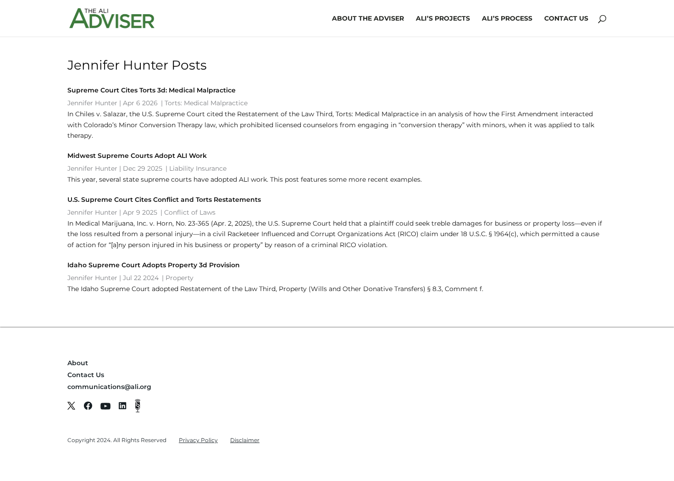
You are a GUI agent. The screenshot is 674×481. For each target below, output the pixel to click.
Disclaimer (245, 440)
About (77, 363)
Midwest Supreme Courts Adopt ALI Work (137, 155)
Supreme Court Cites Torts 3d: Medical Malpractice (151, 90)
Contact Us (566, 18)
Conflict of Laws (189, 212)
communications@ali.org (109, 387)
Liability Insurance (198, 168)
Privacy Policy (198, 440)
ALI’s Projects (443, 18)
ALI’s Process (507, 18)
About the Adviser (368, 18)
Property (179, 278)
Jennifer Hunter (92, 103)
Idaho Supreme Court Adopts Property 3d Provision (153, 265)
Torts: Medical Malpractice (206, 103)
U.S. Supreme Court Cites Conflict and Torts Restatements (164, 199)
